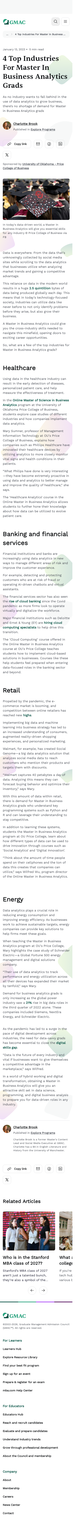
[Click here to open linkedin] (60, 144)
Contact (8, 1513)
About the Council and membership (27, 1456)
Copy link (20, 144)
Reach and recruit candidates (23, 1422)
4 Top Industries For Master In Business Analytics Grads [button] (41, 34)
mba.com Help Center (18, 1390)
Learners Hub (12, 1349)
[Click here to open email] (38, 144)
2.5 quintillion (40, 288)
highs (27, 715)
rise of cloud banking (25, 601)
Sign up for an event (16, 1373)
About (7, 1480)
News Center (11, 1504)
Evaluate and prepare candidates (25, 1431)
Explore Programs (43, 129)
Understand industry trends (21, 1439)
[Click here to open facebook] (49, 144)
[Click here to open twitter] (7, 155)
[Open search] (55, 21)
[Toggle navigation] (65, 21)
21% (29, 1002)
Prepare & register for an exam (24, 1382)
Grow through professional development (30, 1447)
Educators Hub (13, 1414)
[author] (7, 126)
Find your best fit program (21, 1365)
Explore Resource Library (20, 1357)
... (7, 34)
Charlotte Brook (25, 124)
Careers (8, 1496)
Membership (11, 1488)
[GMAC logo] (14, 22)
